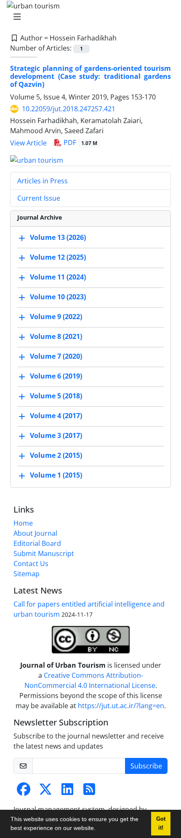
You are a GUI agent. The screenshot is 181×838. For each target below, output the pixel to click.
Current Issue (38, 198)
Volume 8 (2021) (56, 336)
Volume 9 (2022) (56, 316)
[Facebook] (23, 791)
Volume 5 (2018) (56, 395)
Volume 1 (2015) (56, 475)
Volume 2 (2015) (56, 455)
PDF (79, 142)
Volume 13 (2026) (58, 237)
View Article (28, 143)
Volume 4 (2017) (56, 415)
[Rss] (89, 791)
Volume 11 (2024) (58, 277)
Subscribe (146, 766)
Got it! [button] (160, 823)
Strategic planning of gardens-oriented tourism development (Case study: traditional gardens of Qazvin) (90, 76)
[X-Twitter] (45, 791)
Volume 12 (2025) (58, 257)
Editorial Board (37, 543)
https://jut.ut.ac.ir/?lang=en (121, 705)
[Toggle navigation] (88, 17)
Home (23, 523)
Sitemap (26, 573)
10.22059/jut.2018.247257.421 (68, 108)
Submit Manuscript (43, 553)
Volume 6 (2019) (56, 376)
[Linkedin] (67, 791)
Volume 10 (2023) (58, 296)
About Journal (35, 533)
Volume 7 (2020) (56, 356)
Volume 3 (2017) (56, 435)
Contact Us (30, 563)
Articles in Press (42, 180)
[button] (98, 829)
